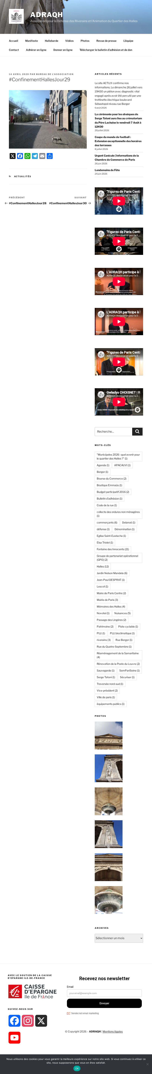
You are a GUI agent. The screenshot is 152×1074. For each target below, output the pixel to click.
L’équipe (128, 40)
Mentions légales (113, 1031)
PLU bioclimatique (122, 633)
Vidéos (69, 40)
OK (77, 1068)
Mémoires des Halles (111, 606)
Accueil (13, 40)
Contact (14, 49)
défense (103, 529)
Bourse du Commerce (111, 478)
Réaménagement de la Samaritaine (118, 655)
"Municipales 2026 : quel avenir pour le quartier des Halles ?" (118, 456)
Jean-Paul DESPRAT (111, 579)
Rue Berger (123, 639)
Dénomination (125, 529)
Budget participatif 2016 (113, 491)
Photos (85, 40)
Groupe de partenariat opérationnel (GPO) (117, 557)
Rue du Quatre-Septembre (114, 646)
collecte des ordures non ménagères (118, 513)
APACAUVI (122, 465)
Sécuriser (127, 677)
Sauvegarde (106, 670)
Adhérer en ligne (36, 49)
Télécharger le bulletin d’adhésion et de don (106, 49)
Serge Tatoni (106, 677)
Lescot (102, 586)
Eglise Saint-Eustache (111, 535)
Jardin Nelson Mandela (112, 573)
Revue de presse (106, 40)
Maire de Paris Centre (111, 593)
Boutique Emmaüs (109, 485)
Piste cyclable (128, 626)
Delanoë (128, 522)
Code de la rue (107, 505)
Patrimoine (105, 626)
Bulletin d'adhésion (109, 498)
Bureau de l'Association (55, 74)
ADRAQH (46, 15)
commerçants (107, 522)
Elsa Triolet (105, 542)
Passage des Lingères (111, 619)
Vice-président (107, 690)
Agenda (103, 465)
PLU (101, 633)
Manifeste (31, 40)
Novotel (103, 613)
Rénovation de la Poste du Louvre (118, 663)
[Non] (147, 1064)
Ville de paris (106, 697)
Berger (102, 471)
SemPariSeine (129, 670)
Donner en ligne (62, 49)
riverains (104, 639)
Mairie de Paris (107, 599)
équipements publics (111, 703)
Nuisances (122, 613)
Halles (103, 566)
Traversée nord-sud (110, 683)
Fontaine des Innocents (113, 549)
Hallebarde (51, 40)
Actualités (23, 176)
